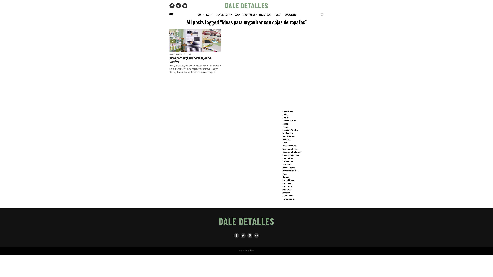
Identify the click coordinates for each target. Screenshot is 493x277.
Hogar (199, 14)
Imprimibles (287, 158)
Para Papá (287, 190)
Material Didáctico (290, 171)
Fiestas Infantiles (290, 130)
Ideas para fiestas (223, 14)
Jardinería (287, 165)
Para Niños (287, 186)
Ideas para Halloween (292, 152)
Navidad (209, 14)
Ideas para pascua (290, 155)
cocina (285, 127)
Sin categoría (288, 199)
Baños (285, 114)
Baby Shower (288, 111)
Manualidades (290, 14)
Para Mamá (287, 183)
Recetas (278, 14)
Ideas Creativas (249, 14)
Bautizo (285, 118)
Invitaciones (287, 161)
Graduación (287, 133)
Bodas (285, 124)
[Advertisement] (301, 67)
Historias (286, 139)
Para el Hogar (288, 180)
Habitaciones (288, 136)
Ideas (237, 14)
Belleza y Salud (265, 14)
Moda (284, 174)
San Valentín (288, 196)
